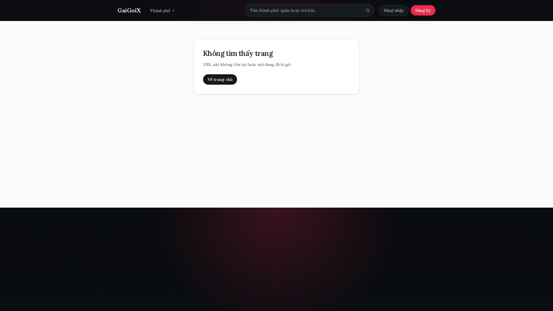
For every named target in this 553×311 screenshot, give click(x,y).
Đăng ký (423, 10)
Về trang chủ (220, 79)
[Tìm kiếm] (368, 10)
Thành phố (162, 10)
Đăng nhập (394, 10)
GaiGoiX (129, 10)
